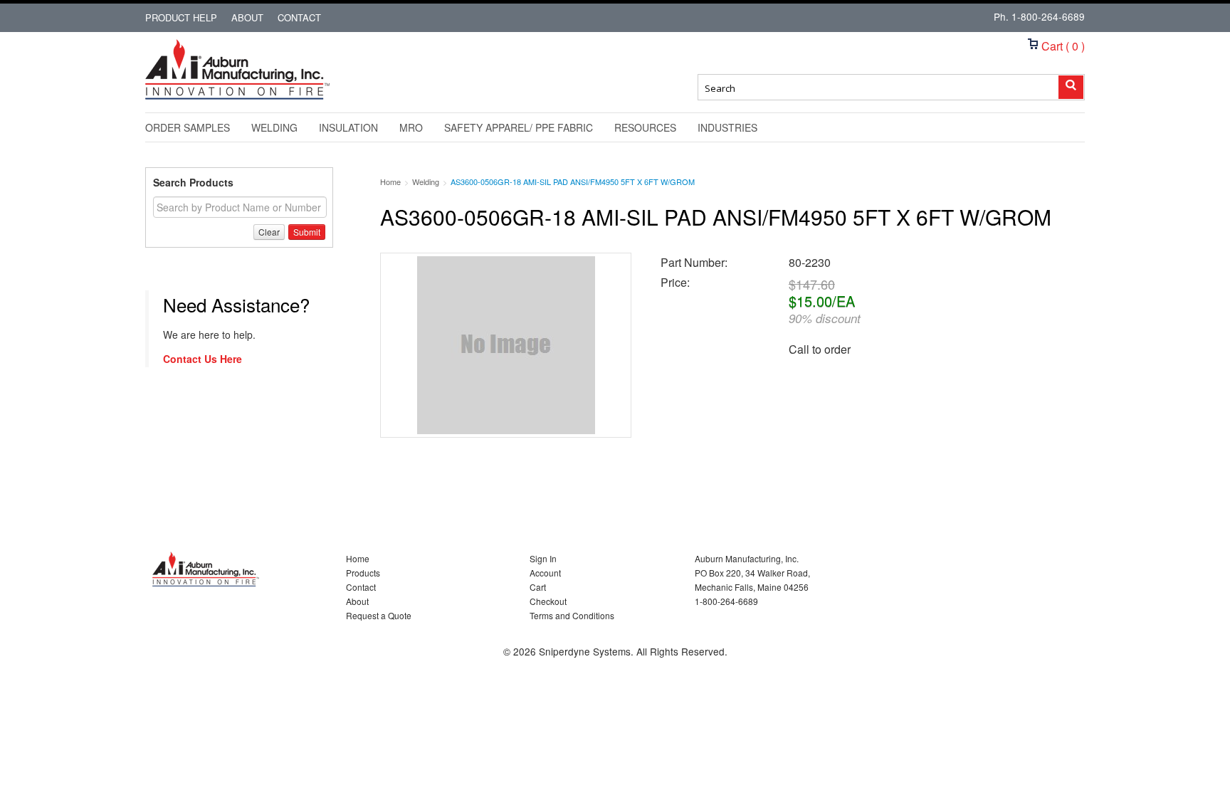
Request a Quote (378, 615)
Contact (299, 17)
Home (357, 558)
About (247, 17)
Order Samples (187, 127)
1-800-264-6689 (1048, 16)
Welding (274, 127)
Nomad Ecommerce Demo (234, 99)
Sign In (543, 558)
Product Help (181, 17)
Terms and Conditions (572, 615)
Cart (538, 587)
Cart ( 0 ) (1062, 46)
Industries (727, 127)
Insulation (348, 127)
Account (545, 573)
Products (363, 573)
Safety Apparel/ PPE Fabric (518, 127)
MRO (411, 127)
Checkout (548, 601)
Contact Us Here (202, 359)
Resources (645, 127)
